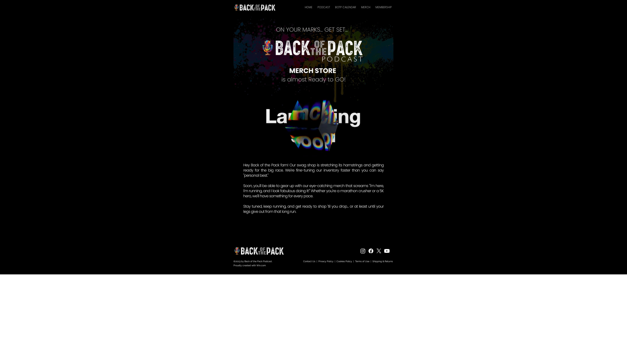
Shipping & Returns (383, 261)
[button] (365, 7)
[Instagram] (363, 251)
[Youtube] (387, 251)
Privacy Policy (325, 261)
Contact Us (309, 261)
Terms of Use (362, 261)
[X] (379, 251)
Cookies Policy (345, 261)
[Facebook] (371, 251)
